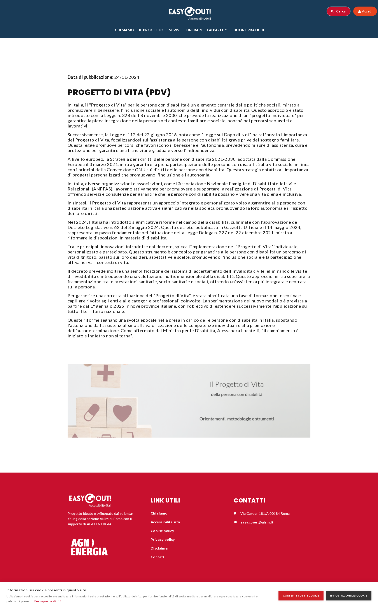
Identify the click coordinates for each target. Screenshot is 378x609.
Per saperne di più (47, 601)
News (174, 30)
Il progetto (151, 30)
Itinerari (193, 30)
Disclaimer (160, 548)
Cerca (341, 11)
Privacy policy (163, 539)
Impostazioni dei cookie (348, 595)
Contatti (158, 557)
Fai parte (215, 30)
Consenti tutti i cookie (301, 595)
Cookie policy (162, 531)
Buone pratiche (249, 30)
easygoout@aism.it (256, 522)
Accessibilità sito (165, 522)
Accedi (366, 11)
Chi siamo (124, 30)
